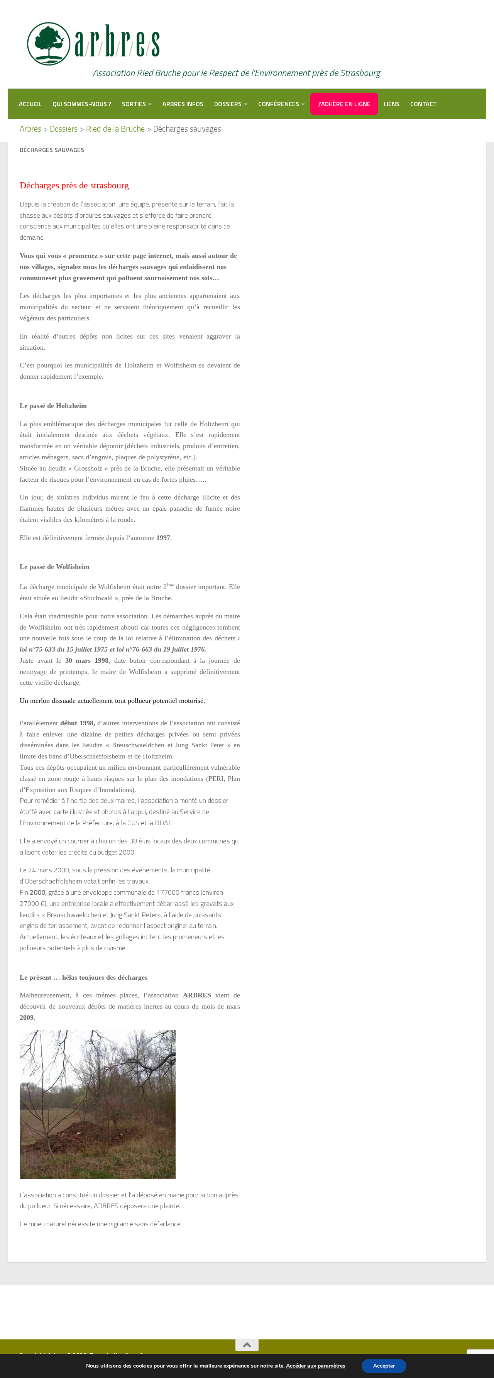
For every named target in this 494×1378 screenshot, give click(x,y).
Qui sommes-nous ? (81, 103)
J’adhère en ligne (344, 103)
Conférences (278, 103)
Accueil (30, 103)
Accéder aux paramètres (315, 1366)
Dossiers (228, 103)
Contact (423, 103)
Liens (391, 103)
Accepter (384, 1366)
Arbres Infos (182, 103)
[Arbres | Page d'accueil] (91, 44)
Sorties (134, 103)
